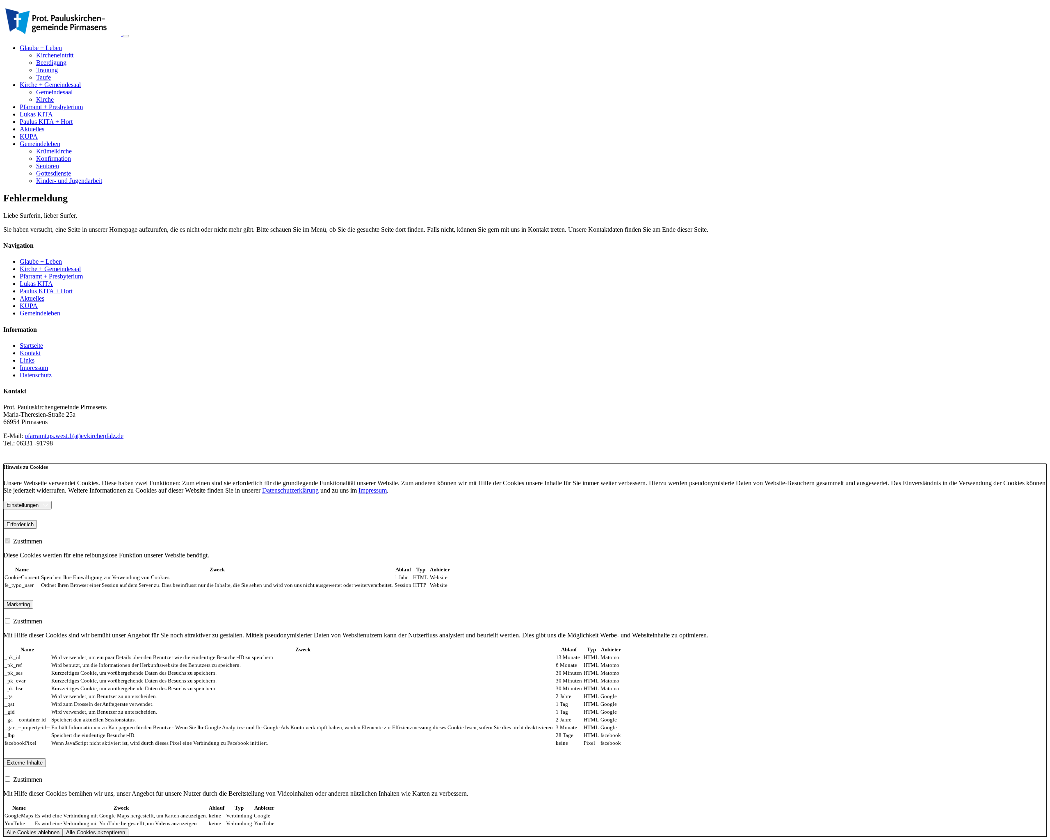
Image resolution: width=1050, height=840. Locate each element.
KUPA (29, 136)
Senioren (47, 165)
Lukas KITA (36, 114)
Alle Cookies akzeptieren (95, 832)
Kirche (45, 99)
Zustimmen (26, 541)
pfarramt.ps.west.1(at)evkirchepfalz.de (74, 435)
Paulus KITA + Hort (46, 121)
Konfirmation (53, 158)
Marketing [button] (18, 604)
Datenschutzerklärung (290, 490)
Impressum (372, 490)
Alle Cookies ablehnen (33, 832)
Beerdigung (51, 62)
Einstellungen (23, 505)
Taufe (43, 77)
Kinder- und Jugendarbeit (69, 180)
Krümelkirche (54, 151)
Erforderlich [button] (20, 524)
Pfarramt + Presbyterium (51, 106)
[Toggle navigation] (126, 36)
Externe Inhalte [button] (25, 763)
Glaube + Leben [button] (41, 47)
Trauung (47, 69)
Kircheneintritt (54, 55)
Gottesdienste (53, 173)
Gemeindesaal (54, 92)
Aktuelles (32, 129)
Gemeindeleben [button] (40, 143)
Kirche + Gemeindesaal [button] (50, 84)
